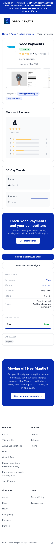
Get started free (28, 241)
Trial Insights (8, 440)
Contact (34, 434)
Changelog (7, 514)
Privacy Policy (37, 497)
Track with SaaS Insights (28, 265)
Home (5, 34)
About (5, 497)
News (5, 508)
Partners (6, 526)
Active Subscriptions (12, 446)
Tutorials (35, 440)
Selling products (26, 34)
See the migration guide (28, 396)
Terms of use (37, 503)
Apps (13, 34)
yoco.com (46, 285)
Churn (5, 434)
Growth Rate (8, 457)
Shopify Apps (8, 481)
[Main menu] (51, 21)
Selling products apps (28, 94)
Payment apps (14, 98)
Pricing (34, 446)
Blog (4, 503)
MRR (4, 451)
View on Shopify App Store (28, 257)
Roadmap (6, 520)
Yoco (48, 280)
